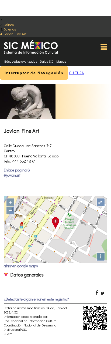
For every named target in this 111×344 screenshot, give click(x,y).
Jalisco (9, 24)
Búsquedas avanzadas (20, 61)
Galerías (10, 29)
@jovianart (12, 175)
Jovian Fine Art (15, 33)
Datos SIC (47, 61)
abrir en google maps (21, 265)
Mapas (61, 61)
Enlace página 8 (17, 170)
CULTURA (76, 72)
